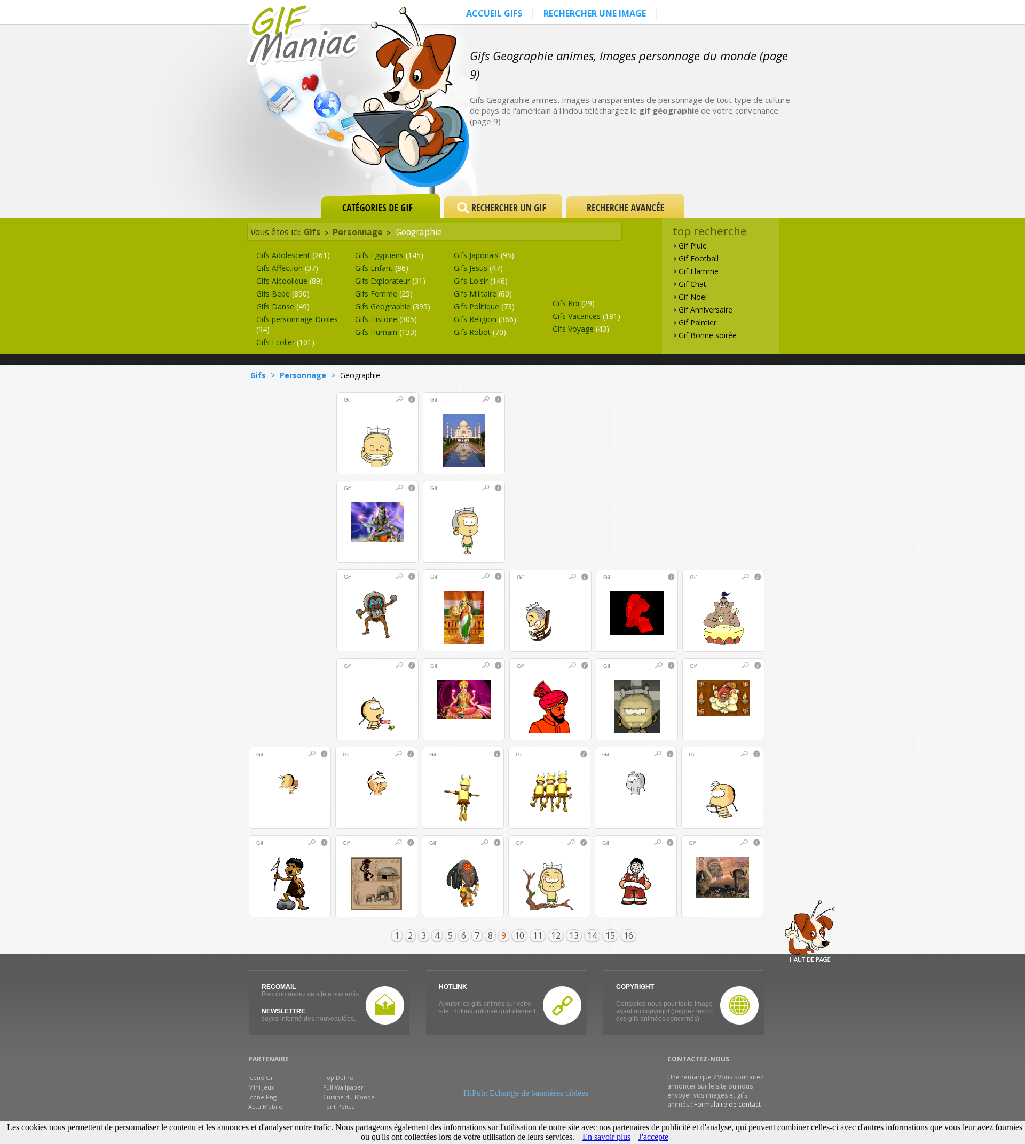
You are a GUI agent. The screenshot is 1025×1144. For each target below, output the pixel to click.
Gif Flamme (699, 271)
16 (628, 935)
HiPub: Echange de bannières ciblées (525, 1093)
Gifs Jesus (478, 268)
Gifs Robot (480, 332)
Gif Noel (693, 297)
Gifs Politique (484, 306)
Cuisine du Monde (349, 1097)
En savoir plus (606, 1136)
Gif (347, 400)
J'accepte (653, 1136)
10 (519, 935)
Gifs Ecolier (285, 342)
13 (574, 935)
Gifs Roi (574, 303)
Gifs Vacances (586, 316)
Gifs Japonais (484, 255)
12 (556, 935)
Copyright (635, 986)
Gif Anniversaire (705, 310)
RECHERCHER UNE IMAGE (594, 13)
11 (537, 935)
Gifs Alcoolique (289, 281)
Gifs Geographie (392, 306)
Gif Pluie (693, 246)
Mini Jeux (261, 1087)
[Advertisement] (669, 156)
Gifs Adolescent (293, 255)
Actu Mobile (265, 1106)
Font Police (339, 1106)
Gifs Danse (283, 306)
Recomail (279, 986)
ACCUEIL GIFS (494, 13)
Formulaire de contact (727, 1104)
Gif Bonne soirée (708, 335)
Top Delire (338, 1078)
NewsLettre (283, 1011)
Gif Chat (692, 284)
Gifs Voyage (581, 329)
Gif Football (699, 258)
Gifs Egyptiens (389, 255)
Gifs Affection (287, 268)
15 (610, 935)
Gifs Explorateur (390, 281)
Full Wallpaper (343, 1087)
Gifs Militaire (483, 294)
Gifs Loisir (481, 281)
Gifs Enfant (381, 268)
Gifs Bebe (283, 294)
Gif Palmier (697, 322)
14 (592, 935)
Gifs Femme (384, 294)
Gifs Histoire (386, 319)
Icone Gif (261, 1078)
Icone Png (262, 1097)
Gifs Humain (386, 332)
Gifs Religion (485, 319)
